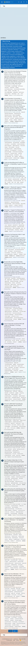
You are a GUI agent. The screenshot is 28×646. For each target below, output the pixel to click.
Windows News (20, 95)
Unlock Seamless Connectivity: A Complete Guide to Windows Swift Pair (14, 99)
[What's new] (24, 2)
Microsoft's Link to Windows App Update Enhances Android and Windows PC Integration (15, 127)
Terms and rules (22, 639)
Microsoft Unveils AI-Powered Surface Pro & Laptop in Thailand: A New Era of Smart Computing (15, 293)
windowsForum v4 (7, 639)
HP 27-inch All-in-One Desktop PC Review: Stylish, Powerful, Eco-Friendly (15, 72)
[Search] (26, 2)
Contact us (16, 639)
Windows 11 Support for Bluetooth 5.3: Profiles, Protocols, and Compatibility (14, 210)
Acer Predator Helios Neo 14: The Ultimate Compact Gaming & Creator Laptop (14, 461)
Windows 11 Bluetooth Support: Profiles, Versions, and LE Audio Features (15, 187)
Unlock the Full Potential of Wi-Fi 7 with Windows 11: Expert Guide (14, 235)
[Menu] (1, 2)
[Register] (21, 2)
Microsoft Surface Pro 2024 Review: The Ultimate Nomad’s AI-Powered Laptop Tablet (15, 490)
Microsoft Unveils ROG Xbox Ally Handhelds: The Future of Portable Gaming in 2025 (13, 434)
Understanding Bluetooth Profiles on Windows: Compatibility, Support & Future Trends (15, 164)
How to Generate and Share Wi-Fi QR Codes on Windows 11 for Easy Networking (14, 325)
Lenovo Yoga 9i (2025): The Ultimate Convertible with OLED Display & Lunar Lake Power (14, 348)
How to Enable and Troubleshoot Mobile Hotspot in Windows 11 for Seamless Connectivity (15, 519)
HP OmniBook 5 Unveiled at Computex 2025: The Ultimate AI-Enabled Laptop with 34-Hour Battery (14, 602)
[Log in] (18, 2)
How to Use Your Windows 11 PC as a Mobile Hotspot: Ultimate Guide (14, 574)
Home (17, 640)
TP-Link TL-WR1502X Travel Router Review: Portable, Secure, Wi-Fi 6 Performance (13, 405)
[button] (12, 639)
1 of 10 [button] (10, 631)
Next (14, 631)
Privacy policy (9, 640)
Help (14, 640)
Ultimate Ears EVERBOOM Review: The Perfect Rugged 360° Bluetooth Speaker (15, 377)
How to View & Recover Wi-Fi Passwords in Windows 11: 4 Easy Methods (14, 546)
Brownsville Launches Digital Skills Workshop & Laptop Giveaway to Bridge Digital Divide (14, 263)
